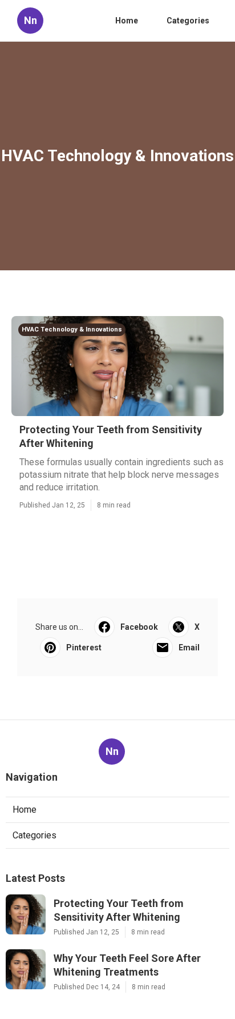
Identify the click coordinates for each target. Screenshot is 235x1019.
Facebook (139, 627)
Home (126, 20)
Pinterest (84, 647)
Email (189, 647)
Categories (188, 20)
